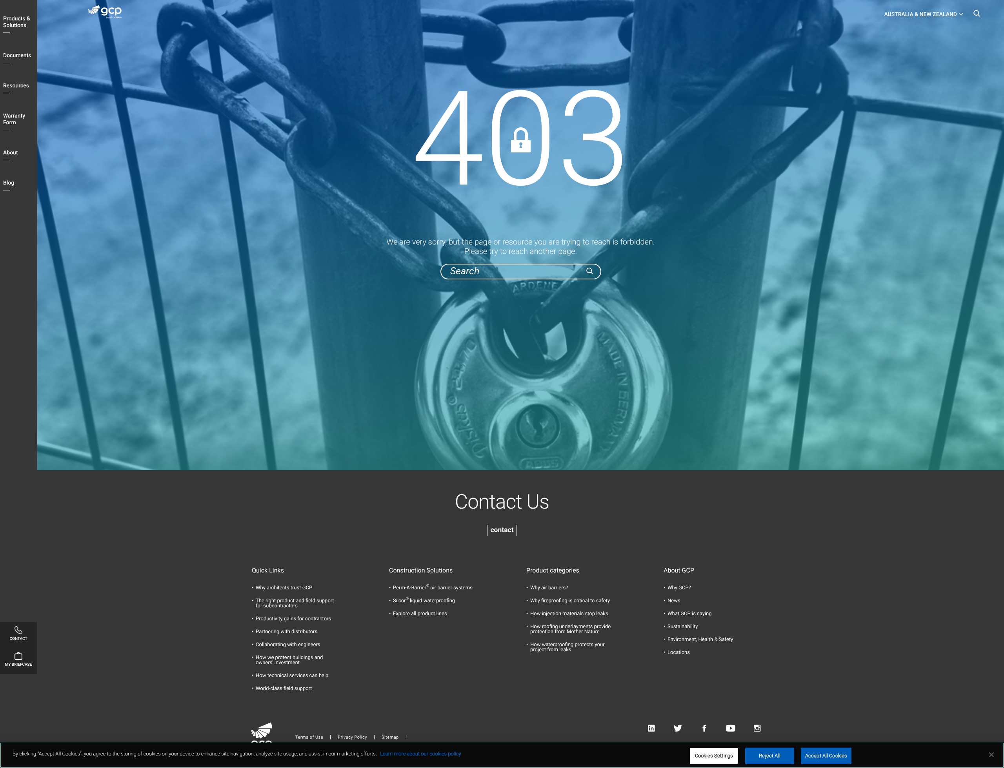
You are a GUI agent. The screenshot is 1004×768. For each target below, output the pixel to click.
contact (501, 530)
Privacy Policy (352, 737)
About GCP (679, 570)
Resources (16, 86)
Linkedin (651, 728)
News (674, 600)
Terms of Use (309, 737)
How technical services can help (292, 675)
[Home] (108, 13)
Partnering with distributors (286, 631)
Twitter (677, 728)
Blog (8, 183)
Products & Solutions (16, 22)
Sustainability (683, 626)
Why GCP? (679, 587)
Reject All (769, 756)
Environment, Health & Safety (700, 639)
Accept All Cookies (826, 756)
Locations (679, 652)
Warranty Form (14, 119)
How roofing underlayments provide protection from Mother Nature (570, 629)
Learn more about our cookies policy (420, 754)
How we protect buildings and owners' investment (289, 660)
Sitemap (390, 737)
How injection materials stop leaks (569, 613)
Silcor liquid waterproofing (424, 600)
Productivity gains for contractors (293, 618)
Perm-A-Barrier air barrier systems (433, 587)
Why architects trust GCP (284, 587)
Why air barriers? (549, 587)
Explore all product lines (420, 613)
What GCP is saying (690, 613)
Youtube (730, 728)
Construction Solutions (421, 570)
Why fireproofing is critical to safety (570, 600)
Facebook (704, 728)
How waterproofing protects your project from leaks (567, 647)
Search (976, 15)
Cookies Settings (714, 756)
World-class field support (284, 688)
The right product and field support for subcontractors (295, 603)
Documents (17, 56)
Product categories (552, 570)
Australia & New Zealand (920, 14)
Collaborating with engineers (288, 644)
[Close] (991, 754)
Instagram (757, 728)
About (10, 153)
